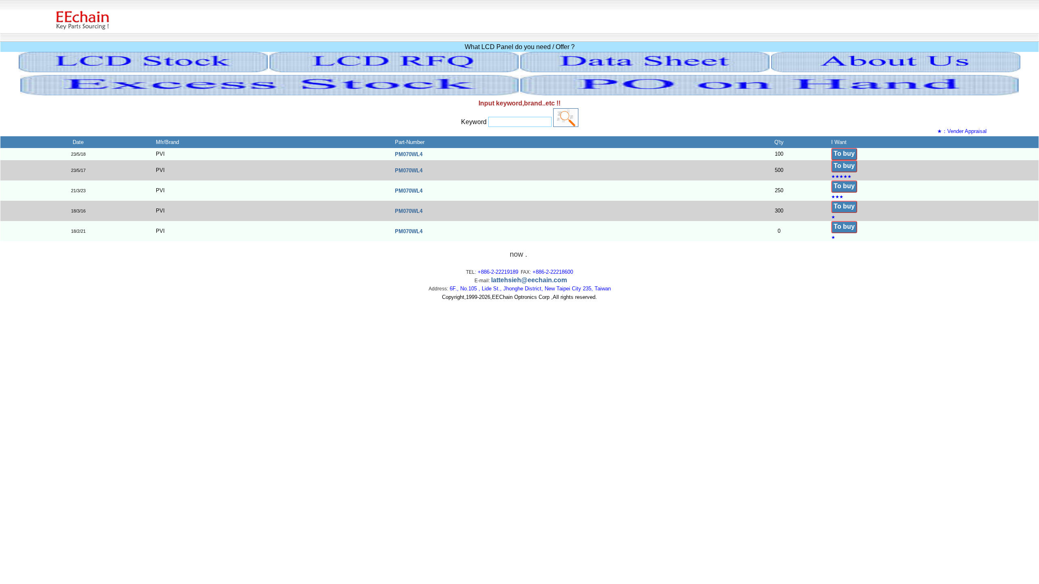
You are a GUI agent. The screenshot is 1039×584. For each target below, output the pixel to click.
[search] (565, 117)
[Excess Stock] (269, 93)
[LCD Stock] (143, 70)
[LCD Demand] (394, 70)
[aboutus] (895, 70)
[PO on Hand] (769, 93)
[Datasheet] (645, 70)
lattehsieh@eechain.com (529, 280)
